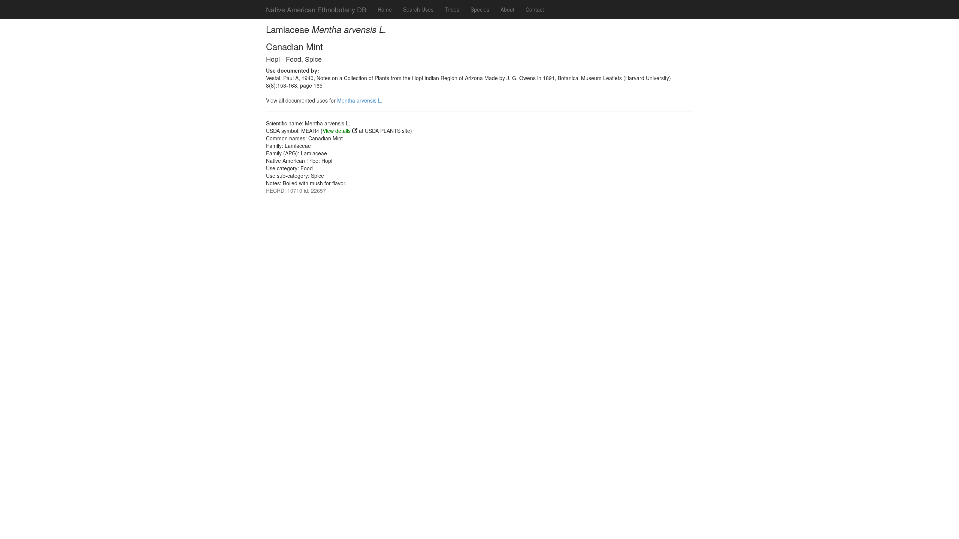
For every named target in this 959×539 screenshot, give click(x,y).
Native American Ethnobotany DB (316, 9)
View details (337, 130)
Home (385, 9)
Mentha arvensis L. (359, 100)
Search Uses (418, 9)
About (507, 9)
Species (480, 9)
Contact (535, 9)
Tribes (452, 9)
